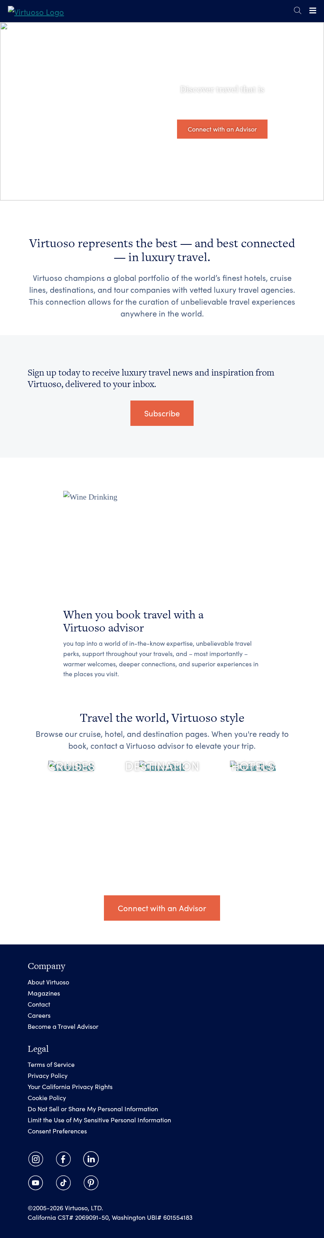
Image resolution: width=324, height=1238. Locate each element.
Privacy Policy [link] (48, 1075)
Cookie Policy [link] (47, 1097)
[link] (36, 10)
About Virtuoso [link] (48, 982)
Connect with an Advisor (222, 129)
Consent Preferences (57, 1131)
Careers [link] (39, 1015)
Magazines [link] (44, 993)
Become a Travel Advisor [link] (63, 1026)
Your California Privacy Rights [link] (70, 1086)
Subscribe (162, 413)
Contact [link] (39, 1004)
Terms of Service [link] (51, 1064)
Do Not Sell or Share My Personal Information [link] (93, 1108)
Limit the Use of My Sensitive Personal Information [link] (99, 1120)
